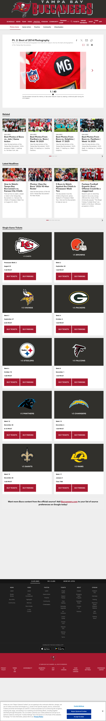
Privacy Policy (3, 668)
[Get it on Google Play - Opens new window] (59, 649)
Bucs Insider (29, 606)
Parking (95, 599)
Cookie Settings (88, 668)
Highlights (29, 599)
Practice (46, 597)
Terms (63, 637)
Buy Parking (28, 276)
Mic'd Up (29, 602)
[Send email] (86, 41)
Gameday (94, 596)
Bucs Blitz (12, 599)
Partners (79, 611)
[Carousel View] (83, 45)
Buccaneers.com (69, 501)
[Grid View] (87, 45)
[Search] (71, 21)
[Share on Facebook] (76, 41)
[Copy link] (91, 40)
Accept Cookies (79, 716)
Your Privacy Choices (75, 669)
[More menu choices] (68, 21)
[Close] (102, 711)
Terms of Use (15, 669)
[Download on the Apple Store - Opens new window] (45, 649)
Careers (79, 591)
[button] (50, 156)
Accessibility (27, 668)
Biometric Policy (42, 668)
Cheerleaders (46, 604)
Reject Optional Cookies (79, 711)
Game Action (46, 594)
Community (11, 602)
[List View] (92, 45)
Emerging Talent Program (79, 596)
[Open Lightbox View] (53, 76)
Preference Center (101, 668)
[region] (53, 711)
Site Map (53, 668)
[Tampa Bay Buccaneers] (53, 658)
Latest (12, 591)
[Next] (92, 70)
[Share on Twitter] (81, 41)
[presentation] (103, 156)
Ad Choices (63, 668)
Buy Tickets (12, 276)
